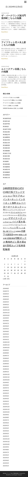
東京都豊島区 (6, 175)
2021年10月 (6, 444)
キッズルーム (19, 210)
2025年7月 (6, 323)
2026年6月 (6, 294)
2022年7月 (6, 420)
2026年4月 (6, 299)
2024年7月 (6, 355)
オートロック (15, 206)
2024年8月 (6, 353)
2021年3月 (6, 463)
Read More (4, 32)
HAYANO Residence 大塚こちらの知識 (13, 108)
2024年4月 (6, 363)
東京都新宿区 (6, 145)
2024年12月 (6, 342)
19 (14, 270)
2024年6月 (6, 358)
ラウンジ (11, 231)
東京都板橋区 (6, 150)
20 (18, 270)
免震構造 (18, 231)
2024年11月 (6, 345)
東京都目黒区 (6, 164)
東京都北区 (6, 126)
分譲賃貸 (9, 234)
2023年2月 (6, 401)
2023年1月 (6, 404)
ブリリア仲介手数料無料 (11, 2)
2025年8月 (6, 320)
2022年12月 (6, 406)
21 (21, 270)
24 (8, 273)
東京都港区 (6, 161)
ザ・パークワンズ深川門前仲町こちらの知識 (13, 16)
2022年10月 (6, 412)
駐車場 (22, 245)
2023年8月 (6, 385)
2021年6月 (6, 455)
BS (16, 188)
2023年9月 (6, 382)
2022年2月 (6, 433)
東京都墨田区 (6, 137)
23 (4, 273)
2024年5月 (6, 361)
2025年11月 (6, 312)
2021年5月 (6, 457)
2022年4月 (6, 428)
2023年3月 (6, 398)
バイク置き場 (18, 221)
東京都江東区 (6, 156)
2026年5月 (6, 296)
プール (7, 228)
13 (18, 267)
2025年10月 (6, 315)
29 (25, 273)
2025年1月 (6, 339)
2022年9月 (6, 414)
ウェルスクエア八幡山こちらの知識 (12, 100)
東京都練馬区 (6, 166)
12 (14, 267)
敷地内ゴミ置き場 (15, 241)
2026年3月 (6, 302)
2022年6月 (6, 422)
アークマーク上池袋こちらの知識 (11, 103)
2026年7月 (6, 291)
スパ (16, 215)
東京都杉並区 (6, 148)
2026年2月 (6, 304)
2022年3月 (6, 431)
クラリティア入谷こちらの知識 (11, 97)
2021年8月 (6, 449)
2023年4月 (6, 396)
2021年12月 (6, 439)
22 (25, 270)
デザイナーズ (15, 218)
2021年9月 (6, 447)
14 (21, 267)
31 (8, 276)
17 (8, 270)
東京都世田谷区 (7, 118)
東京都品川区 (6, 134)
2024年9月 (6, 350)
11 (11, 267)
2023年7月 (6, 388)
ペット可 (14, 227)
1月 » (8, 278)
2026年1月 (6, 307)
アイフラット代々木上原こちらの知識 (13, 43)
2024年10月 (6, 347)
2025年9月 (6, 318)
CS (4, 192)
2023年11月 (6, 377)
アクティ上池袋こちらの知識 (10, 105)
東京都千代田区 (7, 129)
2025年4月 (6, 331)
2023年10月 (6, 379)
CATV (21, 188)
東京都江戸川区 (7, 153)
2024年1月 (6, 371)
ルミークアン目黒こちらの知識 (13, 70)
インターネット (10, 199)
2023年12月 (6, 374)
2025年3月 (6, 334)
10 (8, 267)
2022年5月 (6, 425)
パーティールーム (14, 225)
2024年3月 (6, 366)
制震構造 (16, 235)
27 (18, 273)
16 (4, 270)
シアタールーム (10, 215)
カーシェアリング (10, 209)
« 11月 (4, 278)
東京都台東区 (6, 132)
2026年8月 (6, 288)
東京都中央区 (6, 121)
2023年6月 (6, 390)
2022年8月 (6, 417)
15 (25, 267)
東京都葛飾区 (6, 172)
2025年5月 (6, 328)
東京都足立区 (6, 177)
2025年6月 (6, 326)
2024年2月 (6, 369)
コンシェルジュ (17, 212)
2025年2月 (6, 337)
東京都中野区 (6, 123)
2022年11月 (6, 409)
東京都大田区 (6, 140)
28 (21, 273)
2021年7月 (6, 452)
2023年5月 (6, 393)
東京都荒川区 (6, 169)
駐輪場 (6, 249)
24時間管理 (9, 188)
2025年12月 (6, 310)
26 (14, 273)
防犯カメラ (12, 245)
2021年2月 (6, 465)
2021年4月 (6, 460)
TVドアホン (19, 195)
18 (11, 270)
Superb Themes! (18, 474)
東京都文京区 (6, 142)
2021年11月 (6, 441)
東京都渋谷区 (6, 158)
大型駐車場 (10, 238)
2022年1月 (6, 436)
